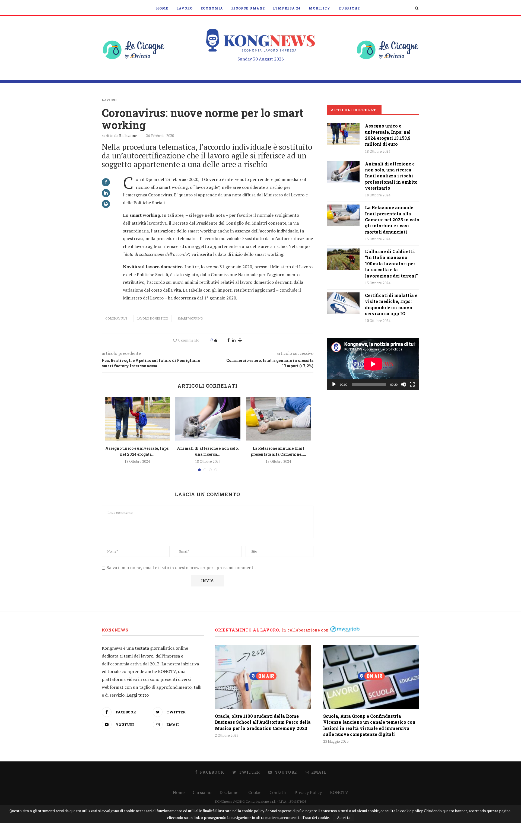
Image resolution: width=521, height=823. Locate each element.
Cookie (254, 792)
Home (162, 8)
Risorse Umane (248, 8)
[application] (373, 364)
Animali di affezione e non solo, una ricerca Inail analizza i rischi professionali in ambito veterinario (391, 176)
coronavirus (116, 318)
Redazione (128, 135)
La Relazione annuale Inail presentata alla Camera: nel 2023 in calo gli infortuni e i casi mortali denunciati (392, 220)
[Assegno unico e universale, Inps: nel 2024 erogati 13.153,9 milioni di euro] (137, 419)
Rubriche (349, 8)
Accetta (343, 817)
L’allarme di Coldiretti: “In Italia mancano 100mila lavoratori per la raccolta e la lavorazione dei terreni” (391, 263)
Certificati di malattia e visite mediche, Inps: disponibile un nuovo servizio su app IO (391, 304)
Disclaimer (230, 792)
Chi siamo (202, 792)
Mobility (319, 8)
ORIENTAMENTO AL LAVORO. (247, 630)
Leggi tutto (137, 695)
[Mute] (403, 384)
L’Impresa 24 (287, 8)
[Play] (334, 384)
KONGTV (339, 792)
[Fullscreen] (412, 384)
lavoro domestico (152, 318)
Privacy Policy (308, 792)
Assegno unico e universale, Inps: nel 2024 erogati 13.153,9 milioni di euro (388, 135)
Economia (212, 8)
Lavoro (184, 8)
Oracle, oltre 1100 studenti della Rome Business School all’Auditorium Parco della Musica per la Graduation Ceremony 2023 (263, 722)
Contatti (277, 792)
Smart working (190, 318)
